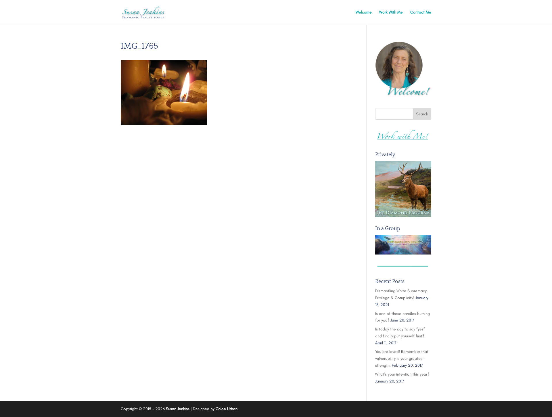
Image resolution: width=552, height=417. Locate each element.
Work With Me (391, 12)
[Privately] (403, 189)
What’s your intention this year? (402, 374)
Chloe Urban (226, 408)
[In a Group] (403, 245)
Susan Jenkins (177, 408)
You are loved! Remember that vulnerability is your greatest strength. (401, 358)
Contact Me (420, 12)
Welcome (364, 12)
